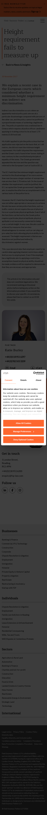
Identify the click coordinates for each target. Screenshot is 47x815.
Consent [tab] (8, 380)
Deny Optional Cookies (23, 440)
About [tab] (38, 380)
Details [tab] (23, 380)
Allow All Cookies (23, 423)
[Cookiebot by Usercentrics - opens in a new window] (33, 373)
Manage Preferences (22, 431)
